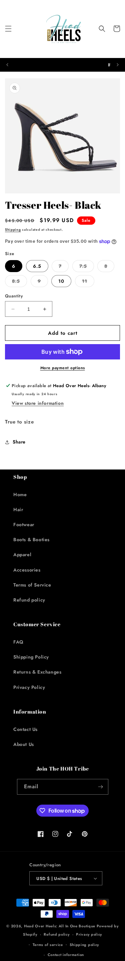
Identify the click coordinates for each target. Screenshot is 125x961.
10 (61, 281)
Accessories (27, 570)
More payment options (62, 368)
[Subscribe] (100, 787)
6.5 (37, 266)
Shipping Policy (31, 657)
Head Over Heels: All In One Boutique (60, 926)
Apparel (22, 554)
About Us (23, 744)
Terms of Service (32, 585)
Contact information (66, 954)
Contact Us (25, 729)
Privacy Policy (29, 687)
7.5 (86, 267)
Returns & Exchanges (37, 672)
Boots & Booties (31, 539)
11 (88, 282)
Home (20, 494)
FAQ (18, 642)
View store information (38, 403)
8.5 (19, 282)
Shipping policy (84, 944)
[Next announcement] (117, 64)
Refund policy (29, 600)
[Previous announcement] (7, 64)
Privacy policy (89, 934)
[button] (8, 28)
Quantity (14, 296)
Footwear (23, 524)
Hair (18, 509)
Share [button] (19, 441)
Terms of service (48, 944)
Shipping (13, 229)
